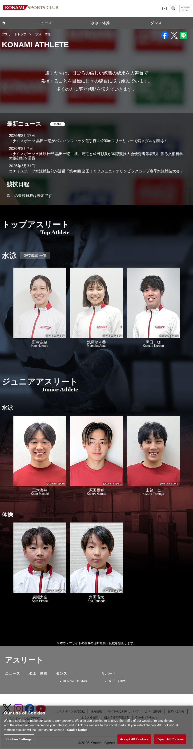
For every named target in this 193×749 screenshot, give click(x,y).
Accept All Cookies (134, 739)
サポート (108, 673)
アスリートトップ (14, 34)
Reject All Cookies (170, 739)
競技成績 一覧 (35, 255)
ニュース (44, 23)
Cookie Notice (77, 730)
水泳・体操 (100, 23)
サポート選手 (117, 681)
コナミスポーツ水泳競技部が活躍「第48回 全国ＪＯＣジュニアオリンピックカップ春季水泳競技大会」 (96, 171)
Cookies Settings (19, 739)
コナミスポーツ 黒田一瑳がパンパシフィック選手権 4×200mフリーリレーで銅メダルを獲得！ (88, 141)
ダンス (156, 23)
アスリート (24, 660)
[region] (96, 727)
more (57, 124)
